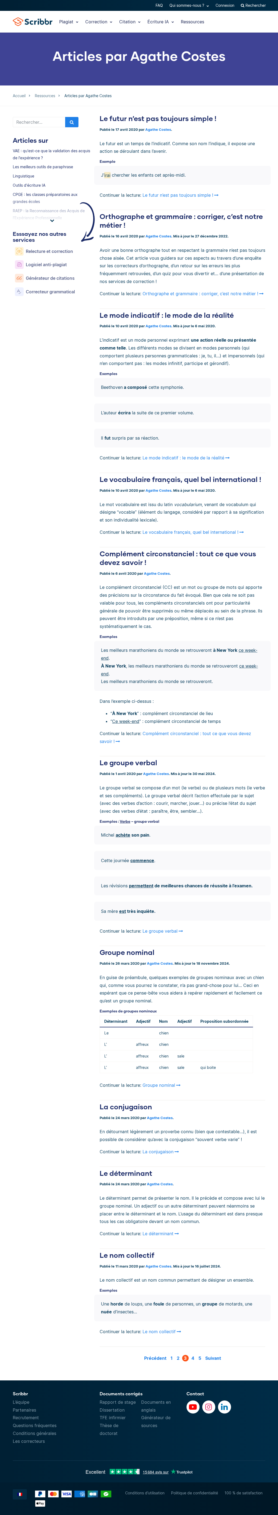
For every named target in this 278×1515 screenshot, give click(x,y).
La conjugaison (126, 1107)
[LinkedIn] (224, 1407)
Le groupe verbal (128, 762)
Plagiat (67, 21)
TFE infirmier (113, 1417)
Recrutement (26, 1417)
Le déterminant (126, 1173)
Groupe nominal (127, 952)
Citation (128, 21)
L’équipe (21, 1402)
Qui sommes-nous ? (187, 5)
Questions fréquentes (34, 1425)
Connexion (225, 5)
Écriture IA (158, 21)
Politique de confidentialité (194, 1493)
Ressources (192, 21)
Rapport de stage (118, 1402)
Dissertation (112, 1410)
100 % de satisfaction (244, 1493)
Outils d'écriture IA (29, 185)
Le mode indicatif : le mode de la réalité (167, 315)
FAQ (159, 5)
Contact (195, 1393)
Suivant (213, 1358)
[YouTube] (193, 1407)
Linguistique (23, 176)
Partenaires (24, 1410)
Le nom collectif (127, 1255)
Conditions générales (34, 1433)
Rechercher (255, 5)
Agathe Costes (158, 130)
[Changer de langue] (20, 1494)
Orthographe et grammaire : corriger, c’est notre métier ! (200, 293)
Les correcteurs (29, 1441)
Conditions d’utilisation (145, 1493)
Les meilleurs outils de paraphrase (43, 166)
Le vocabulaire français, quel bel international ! (180, 479)
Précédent (155, 1358)
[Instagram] (208, 1407)
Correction (97, 21)
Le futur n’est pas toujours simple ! (158, 118)
